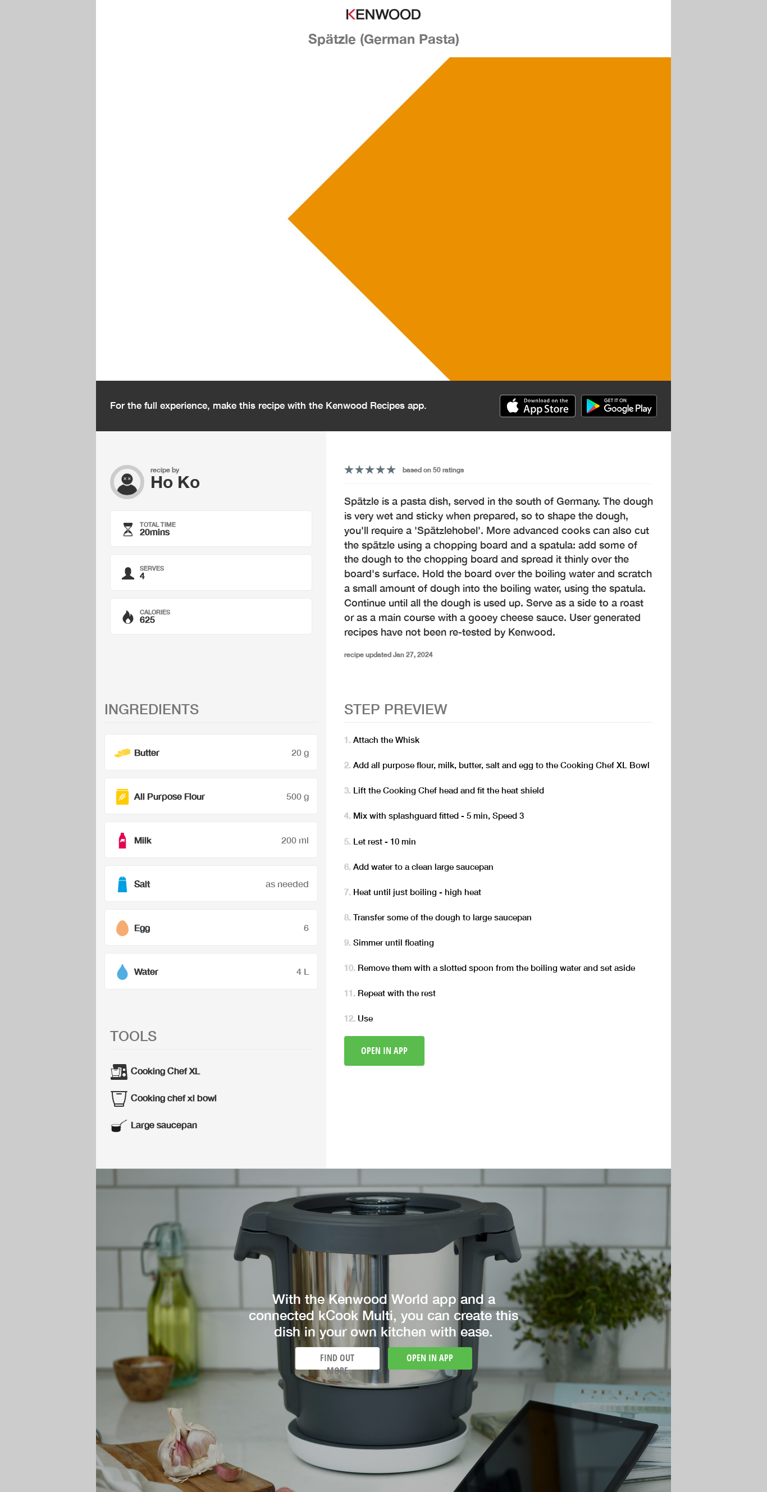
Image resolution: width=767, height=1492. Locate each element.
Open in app (384, 1050)
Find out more (337, 1361)
